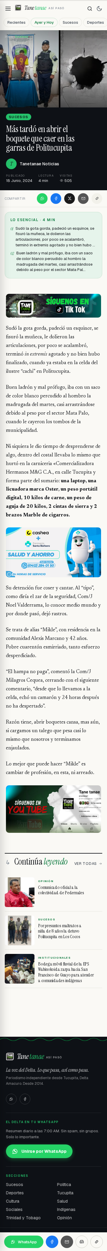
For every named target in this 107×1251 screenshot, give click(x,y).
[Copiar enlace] (97, 198)
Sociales (14, 1209)
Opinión (64, 1217)
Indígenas (66, 1209)
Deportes (15, 1192)
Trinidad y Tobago (23, 1217)
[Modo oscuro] (99, 9)
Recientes (16, 22)
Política (64, 1184)
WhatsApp (27, 1241)
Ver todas (85, 863)
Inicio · (10, 36)
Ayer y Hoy (44, 22)
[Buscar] (90, 9)
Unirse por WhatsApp (44, 1151)
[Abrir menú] (8, 8)
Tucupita (65, 1192)
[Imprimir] (81, 1242)
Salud (62, 1201)
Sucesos (70, 22)
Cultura (12, 1201)
